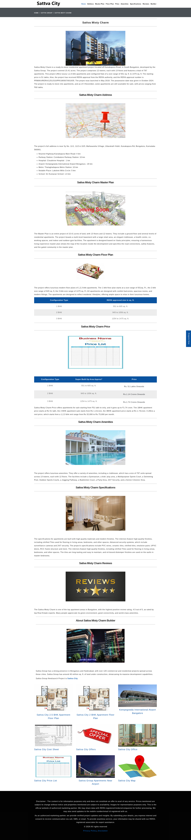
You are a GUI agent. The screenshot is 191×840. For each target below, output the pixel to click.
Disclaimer (103, 831)
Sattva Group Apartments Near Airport (95, 782)
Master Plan (99, 4)
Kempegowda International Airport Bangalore (137, 711)
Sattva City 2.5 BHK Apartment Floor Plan (53, 716)
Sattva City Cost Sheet (46, 749)
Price (117, 4)
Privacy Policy (90, 831)
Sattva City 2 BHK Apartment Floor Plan (95, 716)
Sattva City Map (127, 780)
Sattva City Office (127, 749)
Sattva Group (46, 13)
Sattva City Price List (45, 780)
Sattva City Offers (86, 749)
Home (83, 4)
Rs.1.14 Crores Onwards (134, 394)
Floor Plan (110, 4)
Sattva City (72, 678)
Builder (153, 4)
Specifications (135, 4)
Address (90, 4)
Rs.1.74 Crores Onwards (134, 402)
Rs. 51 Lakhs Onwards (134, 386)
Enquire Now (189, 339)
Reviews (146, 4)
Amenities (125, 4)
